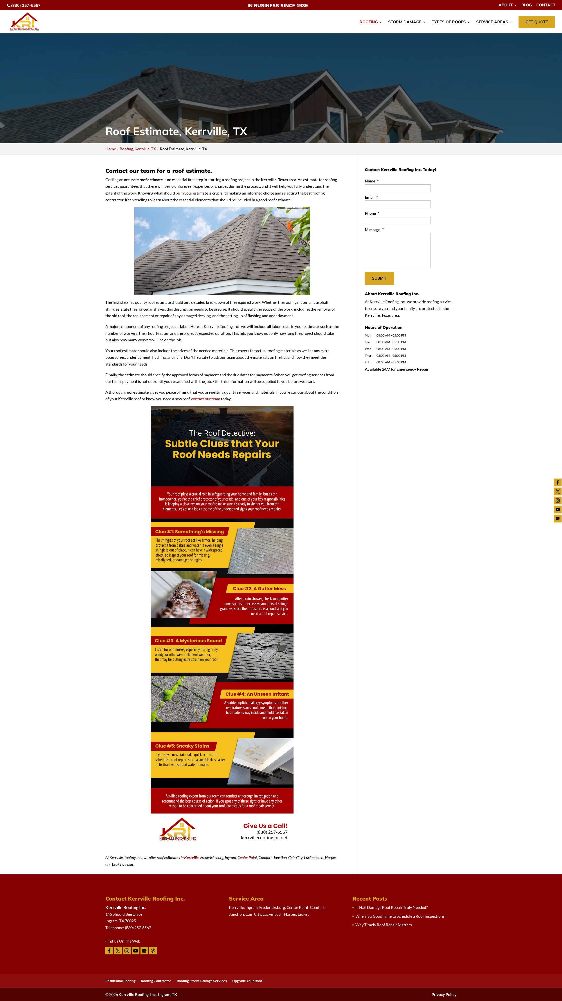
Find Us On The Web (122, 941)
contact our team (205, 398)
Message (374, 229)
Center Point (247, 857)
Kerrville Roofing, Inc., (148, 994)
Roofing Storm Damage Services (202, 981)
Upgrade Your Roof (247, 981)
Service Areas (492, 22)
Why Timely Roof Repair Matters (383, 924)
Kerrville (191, 857)
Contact (545, 5)
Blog (526, 5)
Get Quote (537, 21)
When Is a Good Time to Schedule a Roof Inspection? (399, 916)
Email (371, 197)
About (506, 5)
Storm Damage (405, 22)
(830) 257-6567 (26, 5)
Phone (372, 213)
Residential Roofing (120, 981)
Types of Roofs (449, 22)
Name (372, 180)
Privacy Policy (444, 994)
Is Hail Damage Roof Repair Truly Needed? (391, 907)
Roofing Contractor (156, 981)
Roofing (369, 22)
